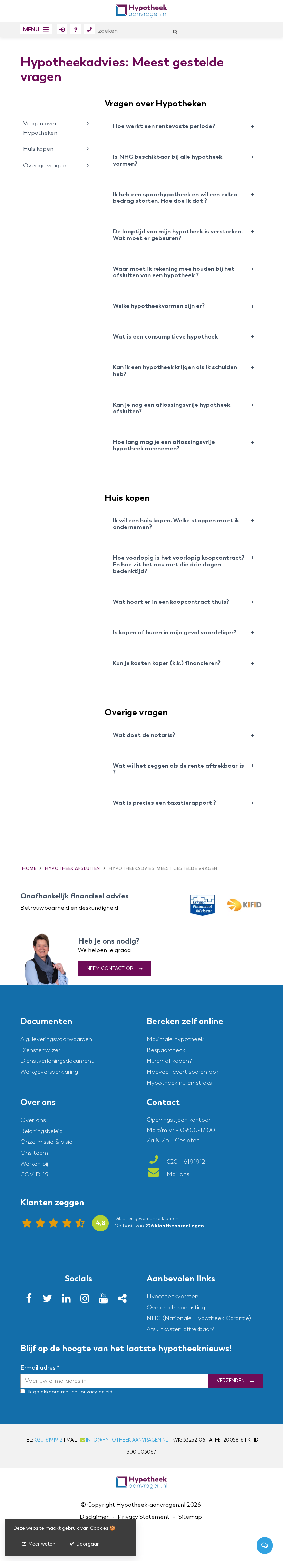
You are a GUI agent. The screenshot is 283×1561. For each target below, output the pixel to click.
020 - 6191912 (185, 1162)
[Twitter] (49, 1300)
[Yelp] (124, 1300)
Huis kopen (38, 149)
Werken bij (34, 1163)
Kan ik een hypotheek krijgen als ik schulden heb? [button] (175, 370)
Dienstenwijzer (40, 1050)
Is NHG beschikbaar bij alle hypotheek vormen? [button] (167, 160)
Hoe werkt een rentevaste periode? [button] (164, 126)
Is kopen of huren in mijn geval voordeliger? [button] (174, 632)
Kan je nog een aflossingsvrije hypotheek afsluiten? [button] (171, 408)
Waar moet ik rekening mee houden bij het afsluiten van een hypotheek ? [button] (173, 272)
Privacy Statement (143, 1517)
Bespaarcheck (166, 1050)
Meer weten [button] (41, 1544)
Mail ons (177, 1174)
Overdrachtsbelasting (176, 1307)
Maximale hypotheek (175, 1039)
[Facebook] (31, 1300)
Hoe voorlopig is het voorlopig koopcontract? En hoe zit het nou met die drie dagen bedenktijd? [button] (178, 564)
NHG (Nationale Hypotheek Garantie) (199, 1318)
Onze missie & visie (46, 1142)
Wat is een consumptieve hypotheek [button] (165, 336)
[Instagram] (87, 1300)
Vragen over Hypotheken (40, 128)
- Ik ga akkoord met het (52, 1392)
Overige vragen (44, 165)
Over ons (33, 1120)
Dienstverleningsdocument (57, 1061)
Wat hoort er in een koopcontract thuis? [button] (171, 602)
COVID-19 (34, 1174)
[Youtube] (105, 1300)
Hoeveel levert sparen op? (183, 1071)
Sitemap (190, 1517)
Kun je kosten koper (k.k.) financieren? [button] (167, 663)
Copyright (101, 1504)
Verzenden (231, 1381)
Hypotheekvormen (172, 1296)
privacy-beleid (96, 1392)
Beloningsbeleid (41, 1131)
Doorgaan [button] (87, 1544)
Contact (89, 29)
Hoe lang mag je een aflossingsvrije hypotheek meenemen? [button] (164, 445)
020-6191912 (48, 1440)
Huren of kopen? (169, 1061)
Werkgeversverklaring (49, 1071)
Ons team (34, 1152)
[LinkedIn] (68, 1300)
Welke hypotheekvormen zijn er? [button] (159, 306)
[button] (36, 29)
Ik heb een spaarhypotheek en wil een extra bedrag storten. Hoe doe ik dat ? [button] (175, 198)
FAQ (75, 29)
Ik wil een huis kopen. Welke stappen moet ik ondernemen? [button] (176, 524)
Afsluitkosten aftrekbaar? (180, 1329)
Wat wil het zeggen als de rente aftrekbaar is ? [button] (178, 769)
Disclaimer (94, 1517)
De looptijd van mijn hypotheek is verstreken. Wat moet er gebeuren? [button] (178, 235)
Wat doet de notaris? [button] (144, 735)
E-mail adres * (39, 1367)
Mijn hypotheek (62, 29)
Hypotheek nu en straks (179, 1082)
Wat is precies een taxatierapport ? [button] (164, 803)
